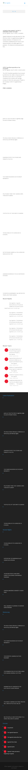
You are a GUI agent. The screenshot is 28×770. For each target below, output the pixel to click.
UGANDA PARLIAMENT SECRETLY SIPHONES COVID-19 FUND (12, 31)
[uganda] (14, 94)
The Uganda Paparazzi (12, 732)
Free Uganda (7, 33)
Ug (12, 11)
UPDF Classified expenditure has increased (11, 68)
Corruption (20, 33)
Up (15, 11)
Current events (21, 70)
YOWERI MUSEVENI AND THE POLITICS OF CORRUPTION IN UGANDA (15, 382)
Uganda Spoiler (11, 746)
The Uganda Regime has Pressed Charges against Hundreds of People (15, 350)
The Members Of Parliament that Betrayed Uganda (16, 314)
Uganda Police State (12, 742)
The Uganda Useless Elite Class (14, 737)
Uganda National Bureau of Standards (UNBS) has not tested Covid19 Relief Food (15, 360)
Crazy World (10, 727)
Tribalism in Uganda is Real (15, 374)
